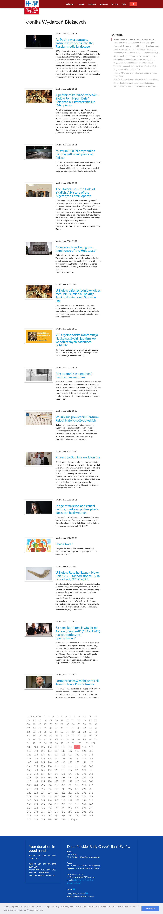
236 (50, 797)
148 (63, 762)
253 (29, 804)
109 (70, 747)
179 (70, 774)
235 (43, 797)
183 (29, 778)
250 (77, 800)
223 (29, 793)
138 (63, 758)
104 (36, 747)
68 (45, 736)
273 (29, 812)
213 (29, 789)
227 (56, 793)
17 (51, 720)
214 (36, 789)
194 (36, 781)
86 (73, 739)
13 (28, 720)
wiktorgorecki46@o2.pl (83, 880)
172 (91, 770)
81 (45, 739)
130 (77, 755)
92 (34, 743)
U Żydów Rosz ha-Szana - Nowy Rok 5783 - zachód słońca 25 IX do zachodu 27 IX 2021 (78, 576)
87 (79, 739)
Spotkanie (92, 4)
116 (50, 751)
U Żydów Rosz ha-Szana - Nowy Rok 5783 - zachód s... (136, 80)
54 (39, 732)
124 (36, 755)
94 (45, 743)
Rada (124, 4)
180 (77, 774)
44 (56, 728)
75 (84, 736)
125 (43, 755)
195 (43, 781)
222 (91, 789)
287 (56, 816)
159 (70, 766)
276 (50, 812)
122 (91, 751)
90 (95, 739)
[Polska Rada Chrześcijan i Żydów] (31, 8)
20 (67, 720)
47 (73, 728)
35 (79, 724)
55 (45, 732)
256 (50, 804)
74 (79, 736)
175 (43, 774)
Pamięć (81, 4)
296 (50, 819)
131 (84, 755)
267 (56, 808)
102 (93, 743)
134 (36, 758)
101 (86, 743)
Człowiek (70, 4)
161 (84, 766)
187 (56, 778)
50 (90, 728)
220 (77, 789)
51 (95, 728)
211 (84, 785)
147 (56, 762)
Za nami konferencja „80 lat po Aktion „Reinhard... (133, 83)
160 (77, 766)
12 (95, 717)
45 (62, 728)
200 (77, 781)
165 (43, 770)
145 (43, 762)
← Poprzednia (34, 717)
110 (77, 747)
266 (50, 808)
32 (62, 724)
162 (91, 766)
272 (91, 808)
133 (29, 758)
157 (56, 766)
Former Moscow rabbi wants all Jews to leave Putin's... (135, 86)
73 (73, 736)
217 (56, 789)
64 (95, 732)
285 (43, 816)
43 (51, 728)
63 (90, 732)
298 (63, 819)
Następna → (74, 819)
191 (84, 778)
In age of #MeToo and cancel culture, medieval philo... (135, 73)
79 (34, 739)
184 (36, 778)
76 (90, 736)
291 (84, 816)
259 (70, 804)
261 (84, 804)
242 (91, 797)
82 (51, 739)
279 (70, 812)
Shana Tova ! (64, 544)
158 (63, 766)
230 (77, 793)
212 (91, 785)
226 (50, 793)
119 (70, 751)
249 (70, 800)
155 (43, 766)
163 (29, 770)
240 (77, 797)
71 (62, 736)
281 (84, 812)
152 (91, 762)
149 (70, 762)
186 (50, 778)
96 (56, 743)
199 (70, 781)
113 (29, 751)
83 (56, 739)
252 (91, 800)
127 (56, 755)
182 (91, 774)
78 (28, 739)
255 (43, 804)
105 (43, 747)
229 (70, 793)
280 (77, 812)
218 (63, 789)
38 (95, 724)
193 (29, 781)
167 (56, 770)
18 (56, 720)
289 (70, 816)
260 (77, 804)
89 (90, 739)
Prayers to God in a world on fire (78, 457)
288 (63, 816)
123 (29, 755)
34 (73, 724)
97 (62, 743)
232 (91, 793)
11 (90, 717)
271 (84, 808)
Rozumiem (150, 909)
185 (43, 778)
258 (63, 804)
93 (39, 743)
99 (73, 743)
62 (84, 732)
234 (36, 797)
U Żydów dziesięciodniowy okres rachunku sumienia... (135, 56)
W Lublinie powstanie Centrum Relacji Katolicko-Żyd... (135, 66)
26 (28, 724)
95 (51, 743)
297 (56, 819)
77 (95, 736)
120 (77, 751)
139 (70, 758)
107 (56, 747)
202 (91, 781)
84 (62, 739)
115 (43, 751)
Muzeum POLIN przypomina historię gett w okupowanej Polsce (75, 154)
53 (34, 732)
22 (79, 720)
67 (39, 736)
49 (84, 728)
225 (43, 793)
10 (84, 717)
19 (62, 720)
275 (43, 812)
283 (29, 816)
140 (77, 758)
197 (56, 781)
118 (63, 751)
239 (70, 797)
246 (50, 800)
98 (67, 743)
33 (67, 724)
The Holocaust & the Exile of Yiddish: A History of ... (134, 49)
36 (84, 724)
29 (45, 724)
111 (84, 747)
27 (34, 724)
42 (45, 728)
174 (36, 774)
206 (50, 785)
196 (50, 781)
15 (39, 720)
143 (29, 762)
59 (67, 732)
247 (56, 800)
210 (77, 785)
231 (84, 793)
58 (62, 732)
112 (91, 747)
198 (63, 781)
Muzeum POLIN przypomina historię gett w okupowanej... (137, 46)
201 (84, 781)
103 (29, 747)
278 (63, 812)
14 (34, 720)
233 (29, 797)
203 (29, 785)
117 (56, 751)
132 (91, 755)
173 (29, 774)
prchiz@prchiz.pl (74, 883)
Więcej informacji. (35, 910)
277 (56, 812)
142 (91, 758)
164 (36, 770)
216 (50, 789)
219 (70, 789)
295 (43, 819)
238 (63, 797)
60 (73, 732)
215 (43, 789)
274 (36, 812)
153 (29, 766)
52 (28, 732)
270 (77, 808)
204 (36, 785)
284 (36, 816)
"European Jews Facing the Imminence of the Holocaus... (136, 53)
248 (63, 800)
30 (51, 724)
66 (34, 736)
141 (84, 758)
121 (84, 751)
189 (70, 778)
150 (77, 762)
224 (36, 793)
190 (77, 778)
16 (45, 720)
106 (50, 747)
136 (50, 758)
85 (67, 739)
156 (50, 766)
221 (84, 789)
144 (36, 762)
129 (70, 755)
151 (84, 762)
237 (56, 797)
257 (56, 804)
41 (39, 728)
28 (39, 724)
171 (84, 770)
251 (84, 800)
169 (70, 770)
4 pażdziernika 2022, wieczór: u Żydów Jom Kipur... (134, 43)
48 (79, 728)
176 (50, 774)
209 (70, 785)
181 (84, 774)
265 (43, 808)
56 (51, 732)
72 (67, 736)
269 (70, 808)
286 (50, 816)
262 (91, 804)
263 (29, 808)
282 (91, 812)
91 (28, 743)
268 (63, 808)
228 (63, 793)
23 (84, 720)
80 (39, 739)
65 (28, 736)
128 (63, 755)
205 (43, 785)
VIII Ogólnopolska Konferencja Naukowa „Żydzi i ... (133, 60)
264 (36, 808)
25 (95, 720)
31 (56, 724)
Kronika (114, 4)
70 (56, 736)
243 (29, 800)
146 (50, 762)
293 (29, 819)
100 (79, 743)
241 (84, 797)
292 (91, 816)
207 (56, 785)
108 (63, 747)
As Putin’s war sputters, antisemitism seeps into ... (134, 39)
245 (43, 800)
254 (36, 804)
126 (50, 755)
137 (56, 758)
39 (28, 728)
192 (91, 778)
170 (77, 770)
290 (77, 816)
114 (36, 751)
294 (36, 819)
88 (84, 739)
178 (63, 774)
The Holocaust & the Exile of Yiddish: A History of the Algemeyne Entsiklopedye (75, 193)
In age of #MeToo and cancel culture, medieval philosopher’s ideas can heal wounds (77, 509)
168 (63, 770)
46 (67, 728)
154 (36, 766)
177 (56, 774)
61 (79, 732)
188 (63, 778)
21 (73, 720)
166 (50, 770)
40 (34, 728)
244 (36, 800)
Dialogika (104, 4)
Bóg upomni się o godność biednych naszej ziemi (133, 63)
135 (43, 758)
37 (90, 724)
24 (90, 720)
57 (56, 732)
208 (63, 785)
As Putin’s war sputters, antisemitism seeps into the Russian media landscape (74, 43)
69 (51, 736)
